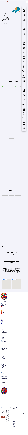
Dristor (24, 71)
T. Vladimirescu (23, 126)
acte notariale (15, 273)
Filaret (24, 107)
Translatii (14, 399)
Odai (24, 112)
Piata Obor (24, 49)
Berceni (24, 93)
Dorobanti (24, 18)
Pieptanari (24, 109)
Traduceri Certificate (17, 412)
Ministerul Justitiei (8, 255)
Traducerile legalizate (5, 267)
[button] (3, 417)
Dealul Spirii (23, 102)
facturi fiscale (13, 261)
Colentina (24, 53)
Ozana (24, 79)
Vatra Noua (24, 32)
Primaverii (24, 22)
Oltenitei (24, 91)
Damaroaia (24, 29)
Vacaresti (24, 94)
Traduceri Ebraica (16, 137)
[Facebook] (19, 415)
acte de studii (6, 273)
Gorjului (24, 122)
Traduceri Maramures (14, 421)
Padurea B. (24, 34)
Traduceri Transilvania (14, 418)
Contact (14, 402)
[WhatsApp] (22, 415)
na (10, 190)
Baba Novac (23, 72)
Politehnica (24, 116)
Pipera (24, 56)
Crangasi (24, 119)
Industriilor (24, 82)
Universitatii (23, 8)
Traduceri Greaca (16, 81)
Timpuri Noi (23, 86)
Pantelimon (24, 51)
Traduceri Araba (11, 137)
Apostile (14, 400)
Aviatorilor (24, 19)
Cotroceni (24, 103)
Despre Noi (14, 401)
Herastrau (24, 24)
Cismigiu (24, 9)
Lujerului (24, 121)
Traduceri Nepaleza (3, 246)
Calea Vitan (23, 69)
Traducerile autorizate (5, 254)
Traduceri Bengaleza (10, 246)
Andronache (23, 55)
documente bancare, (8, 261)
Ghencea (24, 129)
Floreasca (24, 46)
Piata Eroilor (23, 104)
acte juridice (18, 273)
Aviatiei (24, 23)
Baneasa (24, 33)
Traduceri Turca (4, 137)
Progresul (24, 98)
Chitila (24, 28)
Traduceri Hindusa (16, 246)
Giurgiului (24, 90)
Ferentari (24, 110)
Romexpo (24, 25)
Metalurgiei (24, 99)
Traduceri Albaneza (10, 81)
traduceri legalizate (16, 272)
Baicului (24, 52)
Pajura (24, 27)
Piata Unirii (24, 85)
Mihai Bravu (23, 70)
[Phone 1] (23, 415)
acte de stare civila (10, 273)
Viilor (24, 108)
